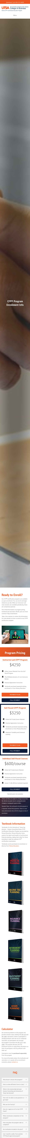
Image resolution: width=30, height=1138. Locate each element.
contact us (15, 1062)
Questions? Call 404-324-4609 (15, 2)
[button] (15, 1079)
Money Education (14, 846)
